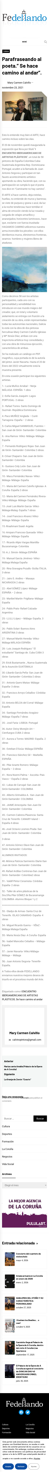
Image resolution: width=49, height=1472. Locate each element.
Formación (8, 1141)
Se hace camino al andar (29, 999)
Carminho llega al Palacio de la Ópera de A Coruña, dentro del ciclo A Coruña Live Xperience (29, 1346)
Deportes (7, 1134)
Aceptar (8, 1466)
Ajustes (37, 1458)
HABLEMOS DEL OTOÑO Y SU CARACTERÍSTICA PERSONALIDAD (29, 1301)
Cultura (6, 51)
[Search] (45, 42)
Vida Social (8, 1164)
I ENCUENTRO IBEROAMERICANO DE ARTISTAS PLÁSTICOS (20, 995)
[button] (24, 41)
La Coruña (7, 1149)
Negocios (7, 1156)
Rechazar (21, 1466)
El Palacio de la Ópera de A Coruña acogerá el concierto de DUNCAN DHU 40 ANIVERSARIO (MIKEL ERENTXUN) (29, 1371)
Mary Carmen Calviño (19, 82)
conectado (24, 1098)
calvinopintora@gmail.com (26, 1039)
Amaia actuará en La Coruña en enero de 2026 (29, 1277)
